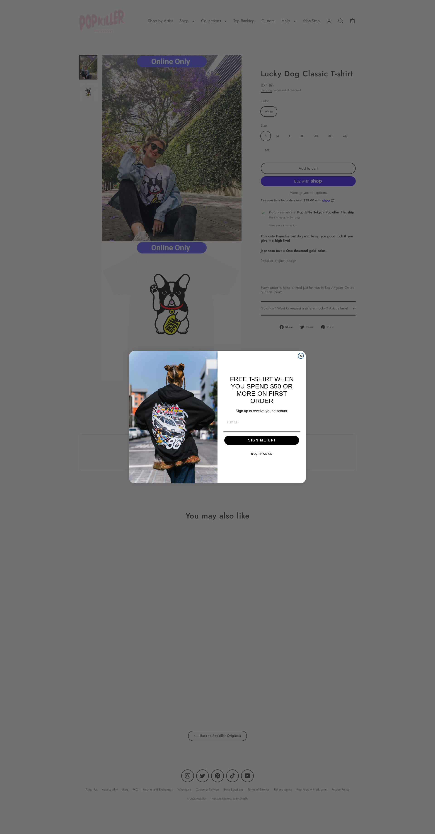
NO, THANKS (262, 454)
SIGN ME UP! (262, 440)
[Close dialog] (301, 356)
